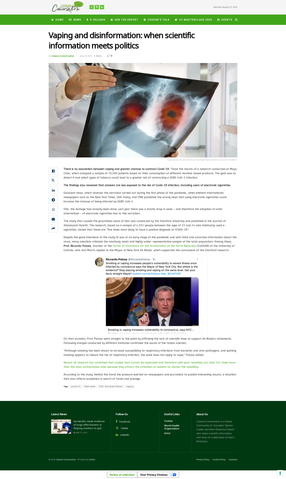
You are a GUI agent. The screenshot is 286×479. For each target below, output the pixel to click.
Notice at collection (122, 474)
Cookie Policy (219, 459)
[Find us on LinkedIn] (102, 7)
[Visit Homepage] (66, 7)
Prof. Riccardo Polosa (110, 386)
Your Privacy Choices (153, 474)
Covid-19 (75, 386)
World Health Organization (171, 427)
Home (59, 19)
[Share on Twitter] (53, 180)
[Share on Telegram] (53, 200)
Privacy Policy (202, 459)
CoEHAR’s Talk (159, 19)
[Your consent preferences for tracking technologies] (280, 473)
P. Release (97, 19)
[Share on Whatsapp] (53, 209)
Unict (167, 433)
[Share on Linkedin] (53, 190)
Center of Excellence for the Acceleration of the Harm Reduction (154, 245)
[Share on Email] (53, 219)
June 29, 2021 (86, 56)
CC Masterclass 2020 (195, 19)
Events (226, 19)
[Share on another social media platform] (53, 229)
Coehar (168, 420)
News (77, 19)
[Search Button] (236, 20)
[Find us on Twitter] (97, 7)
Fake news (89, 386)
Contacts (233, 459)
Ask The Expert (126, 19)
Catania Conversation (62, 56)
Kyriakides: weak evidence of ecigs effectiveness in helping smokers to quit (89, 424)
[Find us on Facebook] (92, 7)
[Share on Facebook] (53, 171)
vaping (129, 386)
